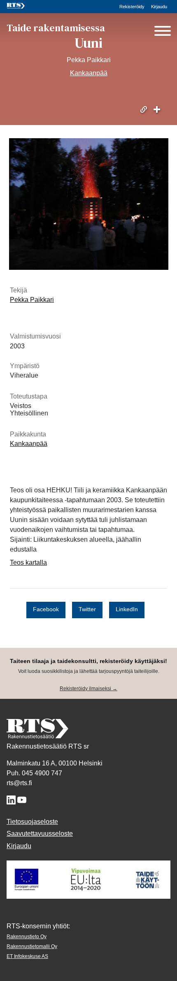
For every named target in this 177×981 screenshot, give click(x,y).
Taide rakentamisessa (56, 28)
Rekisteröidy (131, 6)
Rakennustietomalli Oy (32, 946)
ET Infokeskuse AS (27, 956)
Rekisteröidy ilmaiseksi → (88, 688)
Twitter (87, 610)
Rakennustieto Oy (27, 936)
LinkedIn (127, 610)
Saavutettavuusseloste (40, 833)
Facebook (46, 610)
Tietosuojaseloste (32, 821)
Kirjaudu (159, 6)
